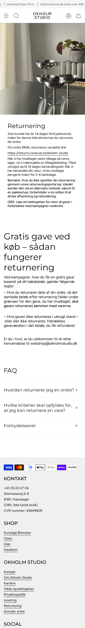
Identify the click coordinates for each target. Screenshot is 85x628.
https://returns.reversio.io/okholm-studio (38, 153)
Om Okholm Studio (18, 578)
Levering (10, 600)
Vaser (8, 538)
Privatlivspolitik (15, 595)
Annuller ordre (14, 611)
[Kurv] (78, 16)
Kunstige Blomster (17, 533)
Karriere (10, 583)
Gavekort (10, 550)
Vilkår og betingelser (19, 589)
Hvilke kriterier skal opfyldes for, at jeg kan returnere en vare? (38, 407)
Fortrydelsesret (20, 425)
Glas (7, 544)
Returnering (12, 606)
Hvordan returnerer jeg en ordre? (39, 390)
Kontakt (9, 572)
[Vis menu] (6, 16)
